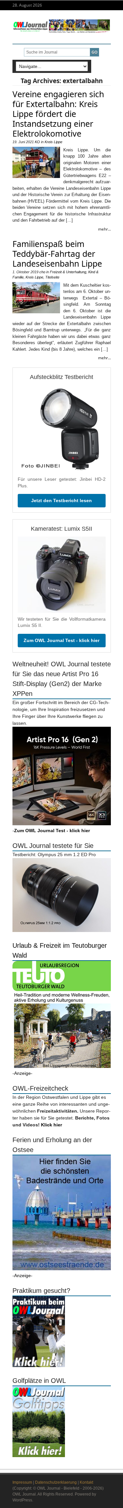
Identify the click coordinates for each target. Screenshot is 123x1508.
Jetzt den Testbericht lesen (61, 500)
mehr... (104, 229)
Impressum (22, 1482)
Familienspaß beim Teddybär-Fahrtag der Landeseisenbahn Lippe (57, 253)
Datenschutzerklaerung (56, 1482)
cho (42, 272)
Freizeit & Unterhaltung (68, 272)
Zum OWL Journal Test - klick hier (61, 640)
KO (37, 142)
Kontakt (86, 1482)
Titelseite (52, 277)
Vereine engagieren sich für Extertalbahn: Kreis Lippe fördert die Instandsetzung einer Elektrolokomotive (58, 113)
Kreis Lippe (53, 142)
